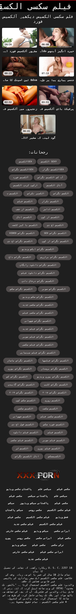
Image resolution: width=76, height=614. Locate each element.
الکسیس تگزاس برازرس (54, 257)
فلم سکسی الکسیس (52, 602)
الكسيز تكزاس (35, 193)
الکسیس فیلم (55, 432)
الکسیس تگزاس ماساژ (20, 360)
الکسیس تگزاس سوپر (54, 289)
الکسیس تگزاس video (22, 233)
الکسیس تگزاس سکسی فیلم (38, 313)
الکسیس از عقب (25, 209)
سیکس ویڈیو (41, 531)
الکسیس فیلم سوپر (54, 440)
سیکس (11, 503)
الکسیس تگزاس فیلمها (55, 360)
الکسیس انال (24, 217)
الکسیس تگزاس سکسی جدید (38, 305)
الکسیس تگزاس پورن (20, 369)
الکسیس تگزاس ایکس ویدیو (38, 249)
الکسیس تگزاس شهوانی (38, 321)
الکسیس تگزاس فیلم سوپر (38, 337)
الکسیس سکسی (25, 408)
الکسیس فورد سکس (54, 424)
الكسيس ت (12, 193)
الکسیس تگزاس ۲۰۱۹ (21, 392)
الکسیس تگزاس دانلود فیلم (38, 273)
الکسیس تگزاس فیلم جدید (38, 329)
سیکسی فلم (44, 489)
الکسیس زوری (52, 400)
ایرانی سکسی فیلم (51, 552)
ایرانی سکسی (62, 531)
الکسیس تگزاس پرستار (54, 369)
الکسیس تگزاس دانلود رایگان (38, 265)
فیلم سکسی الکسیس (59, 510)
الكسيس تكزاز (50, 201)
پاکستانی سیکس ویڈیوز (34, 503)
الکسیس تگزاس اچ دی (20, 241)
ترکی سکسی (57, 545)
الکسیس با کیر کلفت (25, 225)
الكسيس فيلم (25, 201)
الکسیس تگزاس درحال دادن (38, 281)
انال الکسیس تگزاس (27, 456)
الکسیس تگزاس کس (17, 376)
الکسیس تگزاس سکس (21, 289)
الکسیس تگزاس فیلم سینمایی (38, 352)
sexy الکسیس (49, 161)
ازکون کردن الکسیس (26, 185)
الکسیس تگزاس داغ (20, 257)
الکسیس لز (22, 448)
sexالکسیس (25, 161)
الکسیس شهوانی (22, 416)
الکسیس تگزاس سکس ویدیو (38, 297)
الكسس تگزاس (61, 193)
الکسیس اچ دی (55, 225)
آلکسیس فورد (21, 177)
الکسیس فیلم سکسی (22, 440)
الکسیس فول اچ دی (23, 424)
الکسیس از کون (50, 217)
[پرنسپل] (38, 475)
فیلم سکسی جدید (24, 524)
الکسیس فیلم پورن (49, 448)
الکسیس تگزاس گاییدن (21, 384)
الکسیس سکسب (50, 408)
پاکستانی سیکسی (38, 496)
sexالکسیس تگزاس (22, 169)
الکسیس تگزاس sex (55, 233)
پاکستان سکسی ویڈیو (19, 489)
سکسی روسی (35, 510)
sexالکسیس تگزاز (53, 169)
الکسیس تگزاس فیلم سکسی (38, 345)
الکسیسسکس (54, 456)
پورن (8, 538)
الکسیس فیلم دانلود (26, 432)
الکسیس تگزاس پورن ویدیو (53, 376)
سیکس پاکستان (13, 510)
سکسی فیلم (63, 489)
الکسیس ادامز (51, 209)
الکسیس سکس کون (26, 400)
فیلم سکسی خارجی (17, 531)
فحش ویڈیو (62, 517)
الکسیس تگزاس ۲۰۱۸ (55, 392)
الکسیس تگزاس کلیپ (56, 384)
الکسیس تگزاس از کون (55, 241)
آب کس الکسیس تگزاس (50, 177)
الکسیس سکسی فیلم (52, 416)
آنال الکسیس (54, 185)
